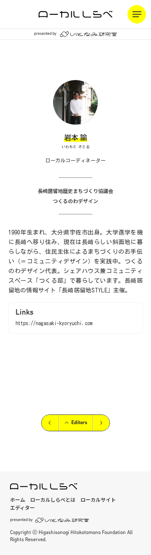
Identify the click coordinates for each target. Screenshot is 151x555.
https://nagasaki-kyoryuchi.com (54, 323)
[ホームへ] (75, 14)
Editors (79, 422)
